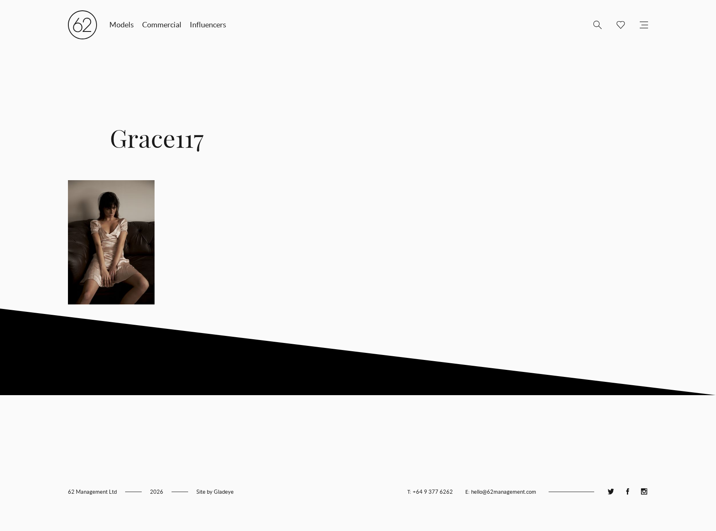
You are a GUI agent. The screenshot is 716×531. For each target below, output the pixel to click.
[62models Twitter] (611, 492)
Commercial (161, 24)
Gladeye (224, 492)
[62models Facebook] (627, 492)
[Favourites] (617, 24)
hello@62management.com (503, 492)
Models (121, 24)
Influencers (208, 24)
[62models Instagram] (644, 492)
